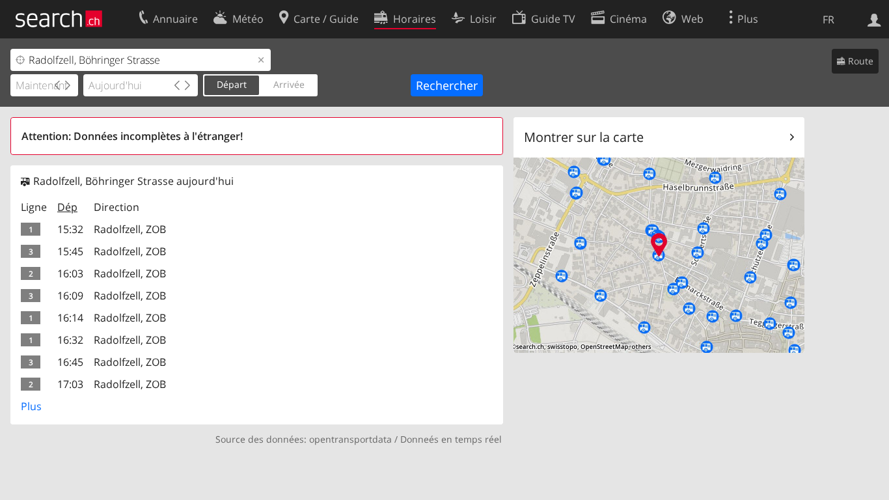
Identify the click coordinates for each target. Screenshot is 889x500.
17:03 (70, 384)
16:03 (70, 273)
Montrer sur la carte (584, 137)
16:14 (70, 318)
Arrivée (289, 84)
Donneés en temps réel (451, 439)
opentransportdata (350, 439)
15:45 (70, 251)
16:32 (70, 340)
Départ (232, 84)
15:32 (70, 229)
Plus (31, 406)
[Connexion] (874, 19)
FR (828, 19)
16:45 (70, 362)
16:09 (70, 295)
